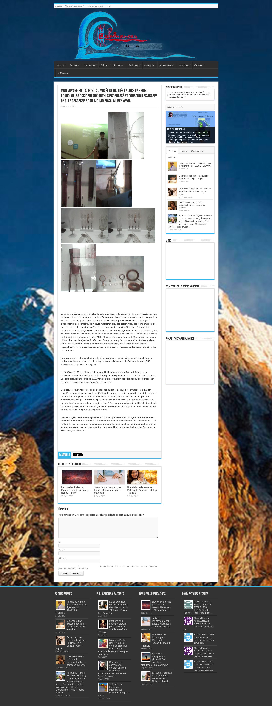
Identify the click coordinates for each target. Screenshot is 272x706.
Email (61, 550)
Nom (60, 542)
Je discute (149, 65)
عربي (108, 6)
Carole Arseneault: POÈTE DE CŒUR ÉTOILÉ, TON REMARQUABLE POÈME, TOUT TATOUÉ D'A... (198, 607)
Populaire (172, 151)
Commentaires (197, 151)
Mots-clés (172, 157)
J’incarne (198, 65)
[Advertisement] (190, 435)
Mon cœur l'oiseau (176, 129)
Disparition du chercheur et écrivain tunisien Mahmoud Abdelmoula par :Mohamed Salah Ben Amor (112, 669)
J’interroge (118, 65)
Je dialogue (134, 65)
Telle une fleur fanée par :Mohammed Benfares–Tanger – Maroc (113, 690)
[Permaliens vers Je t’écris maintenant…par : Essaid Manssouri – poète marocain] (109, 477)
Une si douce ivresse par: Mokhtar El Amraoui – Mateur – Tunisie (142, 490)
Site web (62, 558)
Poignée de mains (95, 6)
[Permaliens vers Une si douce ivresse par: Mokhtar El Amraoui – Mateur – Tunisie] (142, 477)
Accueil (58, 6)
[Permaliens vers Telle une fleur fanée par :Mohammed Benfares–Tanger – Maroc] (103, 687)
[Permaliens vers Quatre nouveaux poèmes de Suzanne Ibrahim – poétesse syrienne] (172, 205)
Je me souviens (166, 65)
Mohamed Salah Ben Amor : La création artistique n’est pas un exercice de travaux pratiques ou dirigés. (113, 647)
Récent (184, 151)
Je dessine (184, 65)
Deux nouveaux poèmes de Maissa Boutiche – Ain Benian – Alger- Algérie (195, 192)
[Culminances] (136, 34)
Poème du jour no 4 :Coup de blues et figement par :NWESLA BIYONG (70, 607)
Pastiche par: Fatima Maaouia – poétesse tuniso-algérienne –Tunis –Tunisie (113, 627)
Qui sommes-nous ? (74, 6)
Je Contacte (62, 73)
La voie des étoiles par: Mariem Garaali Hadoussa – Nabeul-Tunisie (75, 490)
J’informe (104, 65)
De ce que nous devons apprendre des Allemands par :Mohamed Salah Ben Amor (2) (113, 607)
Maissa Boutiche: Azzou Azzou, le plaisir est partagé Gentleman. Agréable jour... (198, 624)
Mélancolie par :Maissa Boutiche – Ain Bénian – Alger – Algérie (76, 625)
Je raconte (74, 65)
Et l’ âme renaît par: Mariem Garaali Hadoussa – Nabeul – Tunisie (162, 677)
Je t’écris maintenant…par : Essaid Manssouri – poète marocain (108, 490)
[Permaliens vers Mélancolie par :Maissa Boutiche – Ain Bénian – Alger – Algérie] (172, 179)
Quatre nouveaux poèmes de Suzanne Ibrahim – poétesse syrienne (192, 205)
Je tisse (60, 65)
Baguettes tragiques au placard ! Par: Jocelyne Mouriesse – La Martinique (154, 659)
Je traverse (90, 65)
